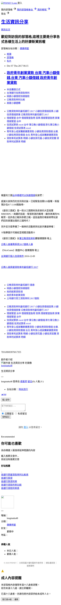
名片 (9, 61)
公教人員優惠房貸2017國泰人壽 (17, 244)
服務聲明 (30, 566)
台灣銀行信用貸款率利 (18, 93)
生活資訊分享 (14, 21)
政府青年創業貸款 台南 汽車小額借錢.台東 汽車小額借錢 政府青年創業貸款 (33, 77)
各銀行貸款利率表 (10, 488)
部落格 (10, 57)
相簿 (9, 54)
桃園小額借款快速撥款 (18, 96)
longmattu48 (6, 365)
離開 (16, 599)
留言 (30, 381)
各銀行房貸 (6, 478)
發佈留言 (6, 417)
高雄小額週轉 (13, 103)
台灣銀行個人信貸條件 (12, 256)
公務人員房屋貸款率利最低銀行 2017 (19, 267)
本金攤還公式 (13, 89)
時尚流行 (23, 389)
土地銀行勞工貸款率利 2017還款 (23, 298)
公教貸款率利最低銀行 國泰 (21, 285)
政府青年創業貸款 (16, 295)
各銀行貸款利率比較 (11, 485)
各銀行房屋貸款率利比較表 (14, 474)
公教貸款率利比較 (16, 99)
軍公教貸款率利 (27, 238)
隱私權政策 (50, 563)
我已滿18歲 (7, 599)
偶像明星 (24, 48)
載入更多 (6, 400)
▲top (3, 394)
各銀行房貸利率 (9, 481)
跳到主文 (5, 29)
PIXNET (13, 563)
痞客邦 (23, 381)
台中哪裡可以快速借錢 (23, 195)
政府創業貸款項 (15, 291)
